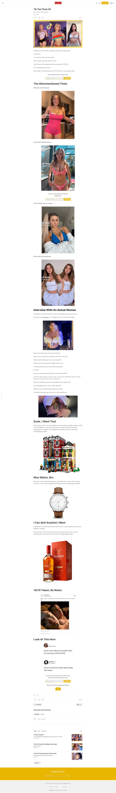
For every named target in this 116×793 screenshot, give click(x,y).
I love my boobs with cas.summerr (43, 203)
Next (78, 704)
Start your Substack (54, 786)
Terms (61, 783)
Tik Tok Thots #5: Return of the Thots (45, 753)
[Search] (96, 3)
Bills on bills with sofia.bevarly (42, 256)
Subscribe (104, 3)
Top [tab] (35, 731)
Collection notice (67, 783)
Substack (51, 790)
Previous (39, 704)
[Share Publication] (99, 3)
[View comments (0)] (39, 17)
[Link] (32, 84)
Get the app (64, 786)
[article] (58, 737)
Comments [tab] (36, 714)
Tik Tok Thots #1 (39, 735)
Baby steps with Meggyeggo (41, 88)
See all (36, 762)
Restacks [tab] (42, 714)
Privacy (57, 783)
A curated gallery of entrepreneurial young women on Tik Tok (48, 736)
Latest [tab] (38, 731)
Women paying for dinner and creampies (43, 755)
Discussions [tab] (43, 731)
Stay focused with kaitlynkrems (42, 142)
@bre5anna (45, 317)
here (40, 432)
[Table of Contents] (1, 396)
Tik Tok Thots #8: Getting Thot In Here (45, 744)
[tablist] (39, 714)
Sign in (112, 3)
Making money (37, 746)
